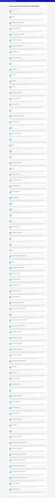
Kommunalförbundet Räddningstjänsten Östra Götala (19, 256)
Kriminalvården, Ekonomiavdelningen (17, 466)
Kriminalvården (15, 157)
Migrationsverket (15, 17)
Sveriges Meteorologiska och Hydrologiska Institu (19, 81)
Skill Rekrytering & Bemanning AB (17, 58)
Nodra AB (15, 151)
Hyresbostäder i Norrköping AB (17, 373)
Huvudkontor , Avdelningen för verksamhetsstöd (18, 478)
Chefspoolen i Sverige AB (16, 443)
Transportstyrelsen (16, 64)
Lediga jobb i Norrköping (9, 1)
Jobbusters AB (15, 204)
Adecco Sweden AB (16, 23)
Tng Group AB (15, 367)
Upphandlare (19, 11)
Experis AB (14, 128)
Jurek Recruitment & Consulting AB (17, 116)
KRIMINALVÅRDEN (15, 11)
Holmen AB (15, 326)
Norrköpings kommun (16, 46)
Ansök (10, 17)
